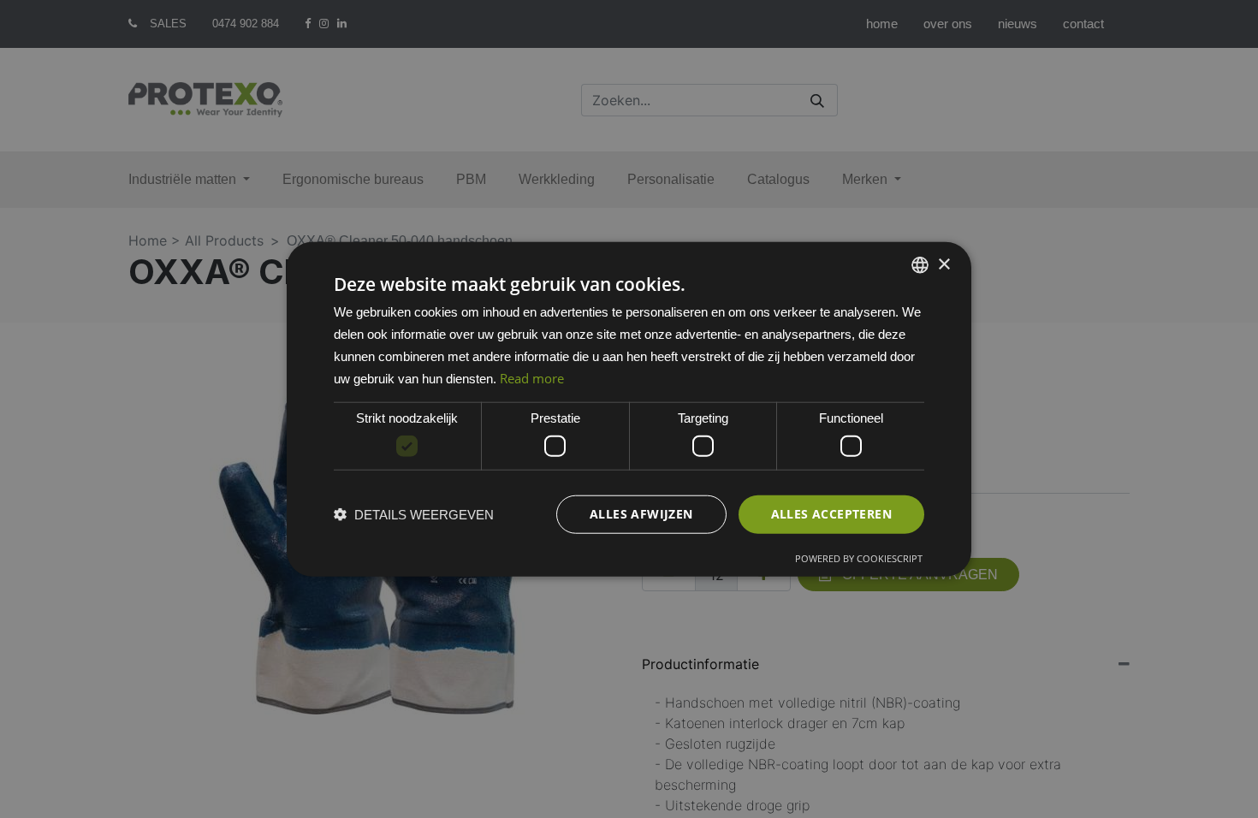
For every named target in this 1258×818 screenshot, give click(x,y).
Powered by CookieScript (859, 557)
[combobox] (920, 265)
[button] (414, 514)
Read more (532, 377)
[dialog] (629, 409)
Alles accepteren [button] (831, 514)
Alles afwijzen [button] (641, 514)
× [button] (943, 264)
